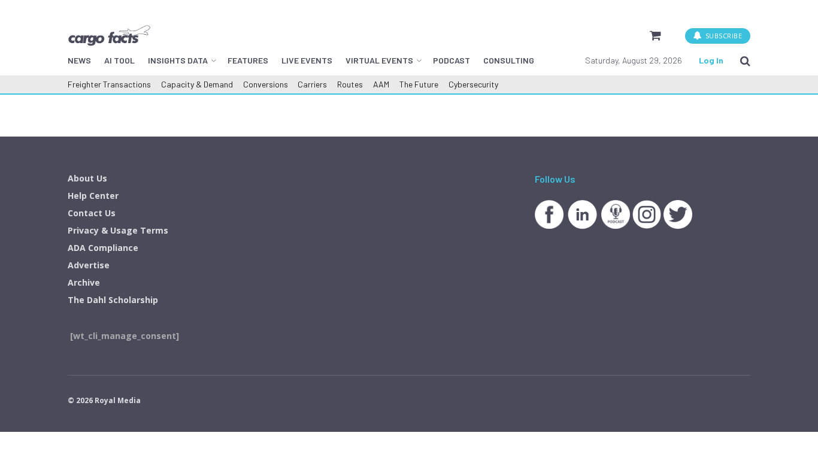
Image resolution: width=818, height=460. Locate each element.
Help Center (93, 195)
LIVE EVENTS (306, 60)
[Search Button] (745, 60)
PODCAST (451, 60)
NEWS (79, 60)
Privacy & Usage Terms (118, 230)
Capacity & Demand (197, 84)
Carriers (312, 84)
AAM (381, 84)
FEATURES (248, 60)
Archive (84, 282)
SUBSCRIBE (722, 35)
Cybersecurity (473, 84)
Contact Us (92, 213)
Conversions (265, 84)
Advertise (89, 265)
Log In (711, 60)
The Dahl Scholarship (113, 299)
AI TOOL (119, 60)
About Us (87, 178)
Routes (350, 84)
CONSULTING (508, 60)
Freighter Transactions (109, 84)
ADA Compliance (103, 247)
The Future (418, 84)
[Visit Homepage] (109, 35)
